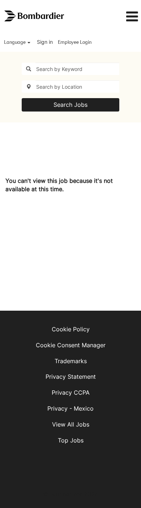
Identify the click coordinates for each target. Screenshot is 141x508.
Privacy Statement (71, 376)
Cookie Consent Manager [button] (71, 345)
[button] (122, 16)
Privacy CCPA (71, 392)
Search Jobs (70, 104)
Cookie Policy (71, 329)
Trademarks (71, 361)
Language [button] (15, 42)
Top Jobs (71, 440)
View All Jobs (70, 424)
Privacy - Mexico (70, 408)
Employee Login (74, 42)
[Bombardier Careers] (35, 16)
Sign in (45, 42)
